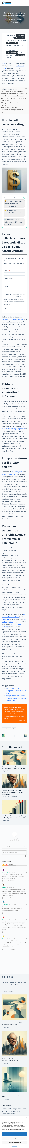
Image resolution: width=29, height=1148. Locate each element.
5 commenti (14, 22)
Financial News (7, 21)
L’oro (3, 63)
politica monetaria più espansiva (13, 429)
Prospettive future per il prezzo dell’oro (12, 104)
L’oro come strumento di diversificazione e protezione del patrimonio (13, 109)
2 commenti (14, 796)
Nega (14, 1138)
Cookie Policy (14, 1146)
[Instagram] (7, 977)
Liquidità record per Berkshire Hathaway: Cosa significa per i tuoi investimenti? (12, 792)
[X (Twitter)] (4, 977)
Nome (6, 271)
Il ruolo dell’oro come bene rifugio (13, 91)
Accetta (14, 1134)
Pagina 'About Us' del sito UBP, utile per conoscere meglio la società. (16, 690)
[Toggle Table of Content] (25, 89)
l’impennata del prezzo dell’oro (13, 319)
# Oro (14, 728)
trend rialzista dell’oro (10, 474)
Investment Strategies (18, 21)
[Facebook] (2, 977)
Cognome (8, 278)
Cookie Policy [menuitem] (14, 984)
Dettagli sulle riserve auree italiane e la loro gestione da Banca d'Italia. (16, 698)
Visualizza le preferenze (14, 1142)
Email (6, 286)
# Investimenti (6, 728)
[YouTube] (12, 977)
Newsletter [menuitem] (13, 982)
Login (25, 846)
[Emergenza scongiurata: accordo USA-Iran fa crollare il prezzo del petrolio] (14, 757)
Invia (6, 308)
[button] (26, 1118)
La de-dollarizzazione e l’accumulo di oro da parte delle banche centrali (14, 95)
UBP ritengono (17, 472)
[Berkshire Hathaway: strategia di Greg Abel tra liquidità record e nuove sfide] (14, 807)
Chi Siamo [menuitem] (5, 982)
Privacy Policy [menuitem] (22, 982)
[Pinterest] (9, 977)
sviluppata (5, 619)
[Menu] (26, 2)
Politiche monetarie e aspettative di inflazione (14, 99)
